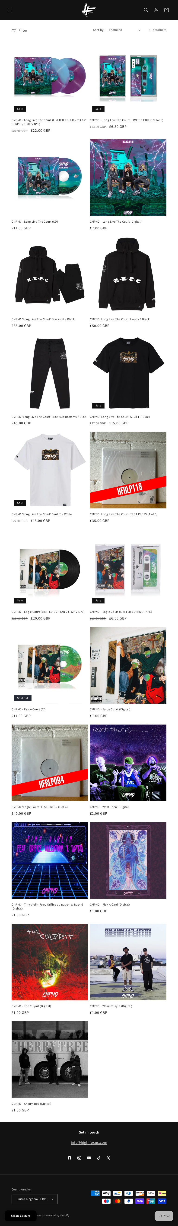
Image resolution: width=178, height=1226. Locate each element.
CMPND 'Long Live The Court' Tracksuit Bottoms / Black (49, 417)
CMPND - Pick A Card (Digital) (110, 904)
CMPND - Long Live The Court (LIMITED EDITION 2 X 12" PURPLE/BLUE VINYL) (49, 122)
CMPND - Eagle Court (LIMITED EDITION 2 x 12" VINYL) (48, 612)
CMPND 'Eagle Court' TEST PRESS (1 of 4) (40, 807)
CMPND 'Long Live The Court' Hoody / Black (120, 319)
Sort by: (98, 30)
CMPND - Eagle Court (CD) (29, 709)
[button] (10, 10)
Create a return (20, 1215)
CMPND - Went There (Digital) (110, 807)
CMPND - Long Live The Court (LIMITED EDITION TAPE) (126, 120)
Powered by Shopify (57, 1215)
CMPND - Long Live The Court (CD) (35, 222)
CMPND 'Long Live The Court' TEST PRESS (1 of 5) (123, 514)
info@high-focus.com (89, 1142)
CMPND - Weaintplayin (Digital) (111, 1006)
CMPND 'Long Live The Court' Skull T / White (42, 514)
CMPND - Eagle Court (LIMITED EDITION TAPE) (121, 612)
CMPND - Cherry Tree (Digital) (31, 1104)
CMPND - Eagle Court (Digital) (110, 709)
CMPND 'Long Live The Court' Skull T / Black (120, 417)
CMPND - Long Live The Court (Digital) (116, 222)
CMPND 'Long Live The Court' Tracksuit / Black (43, 319)
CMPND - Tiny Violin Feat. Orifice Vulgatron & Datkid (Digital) (47, 906)
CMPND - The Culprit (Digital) (31, 1006)
